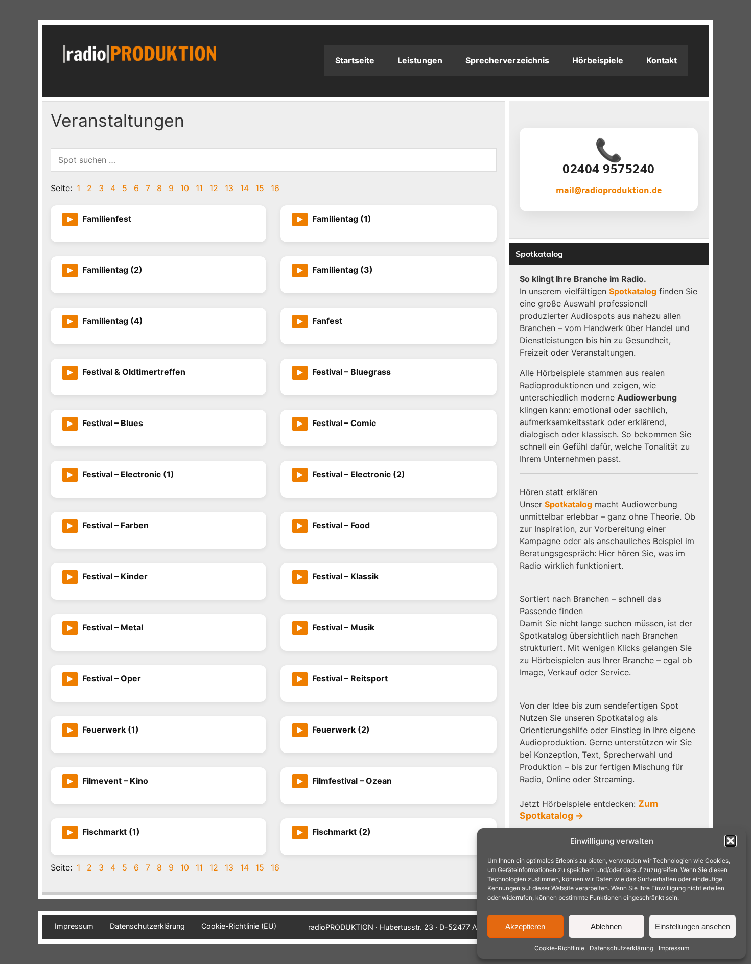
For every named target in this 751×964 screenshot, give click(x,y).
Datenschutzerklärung (621, 948)
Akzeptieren (525, 926)
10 (184, 188)
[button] (730, 841)
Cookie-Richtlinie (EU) (238, 926)
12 (213, 188)
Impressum (674, 948)
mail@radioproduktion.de (609, 190)
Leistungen (419, 60)
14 (244, 188)
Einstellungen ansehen (692, 926)
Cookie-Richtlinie (559, 948)
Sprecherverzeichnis (507, 60)
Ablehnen (606, 926)
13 (229, 188)
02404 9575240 (608, 168)
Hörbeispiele (597, 60)
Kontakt (661, 60)
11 (199, 188)
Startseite (354, 60)
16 (275, 188)
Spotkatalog (632, 291)
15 (259, 188)
